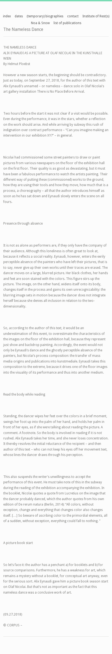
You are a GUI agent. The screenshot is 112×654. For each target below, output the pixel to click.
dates (19, 16)
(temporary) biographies (45, 16)
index (7, 16)
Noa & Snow (40, 23)
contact (73, 16)
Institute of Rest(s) (95, 16)
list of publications (67, 23)
